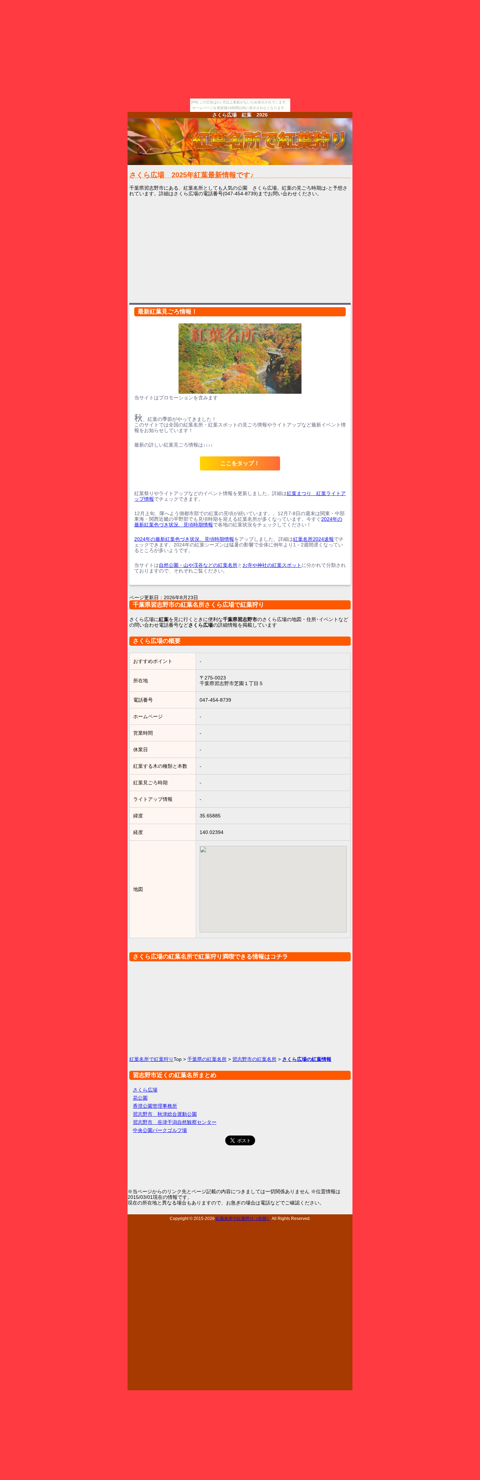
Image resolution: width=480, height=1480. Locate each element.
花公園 (140, 1098)
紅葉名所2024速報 (313, 539)
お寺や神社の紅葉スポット (271, 565)
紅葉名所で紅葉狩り (151, 1059)
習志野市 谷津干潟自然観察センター (174, 1122)
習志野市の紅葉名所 (254, 1059)
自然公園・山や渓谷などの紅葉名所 (198, 565)
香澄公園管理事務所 (155, 1106)
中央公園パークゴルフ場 (160, 1130)
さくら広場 (145, 1090)
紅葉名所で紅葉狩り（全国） (243, 1218)
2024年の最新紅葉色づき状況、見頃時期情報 (184, 539)
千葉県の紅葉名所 (207, 1059)
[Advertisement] (240, 249)
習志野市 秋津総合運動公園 (165, 1114)
